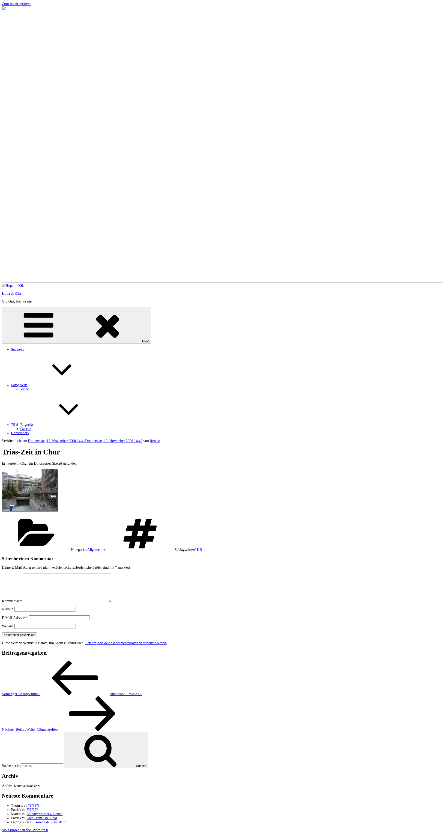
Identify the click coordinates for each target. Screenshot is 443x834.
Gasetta (25, 429)
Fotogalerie (19, 385)
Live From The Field (42, 818)
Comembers (20, 433)
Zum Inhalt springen (16, 4)
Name (7, 609)
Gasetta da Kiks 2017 (50, 822)
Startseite (17, 349)
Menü (146, 341)
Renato (155, 441)
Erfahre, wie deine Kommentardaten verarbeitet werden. (126, 643)
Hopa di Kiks (11, 293)
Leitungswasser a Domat (45, 814)
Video (24, 389)
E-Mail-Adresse (15, 618)
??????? (33, 805)
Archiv (7, 786)
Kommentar (12, 601)
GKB (198, 550)
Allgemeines (96, 550)
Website (7, 626)
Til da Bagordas (22, 425)
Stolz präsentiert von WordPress (25, 830)
